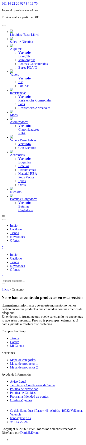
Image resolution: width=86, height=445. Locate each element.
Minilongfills (26, 60)
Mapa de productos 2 (24, 367)
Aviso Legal (18, 381)
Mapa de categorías (22, 360)
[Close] (4, 25)
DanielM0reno (29, 432)
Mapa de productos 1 (24, 363)
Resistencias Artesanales (34, 108)
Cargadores (25, 210)
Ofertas (15, 240)
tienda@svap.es (20, 418)
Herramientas (27, 170)
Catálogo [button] (16, 229)
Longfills (24, 56)
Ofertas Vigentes (21, 400)
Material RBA (27, 173)
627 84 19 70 (29, 3)
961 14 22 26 (10, 3)
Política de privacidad (24, 389)
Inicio (14, 225)
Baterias (23, 206)
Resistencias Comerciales (35, 100)
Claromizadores (28, 129)
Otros (22, 185)
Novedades (17, 237)
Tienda (14, 233)
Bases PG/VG (27, 67)
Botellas (23, 166)
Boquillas (24, 162)
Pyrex (22, 181)
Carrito (14, 342)
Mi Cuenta (17, 345)
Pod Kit (23, 86)
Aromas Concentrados (33, 64)
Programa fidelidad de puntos (29, 396)
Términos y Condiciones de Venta (32, 385)
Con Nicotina (27, 148)
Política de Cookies (22, 392)
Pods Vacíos (26, 177)
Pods (21, 104)
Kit (20, 82)
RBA (21, 133)
